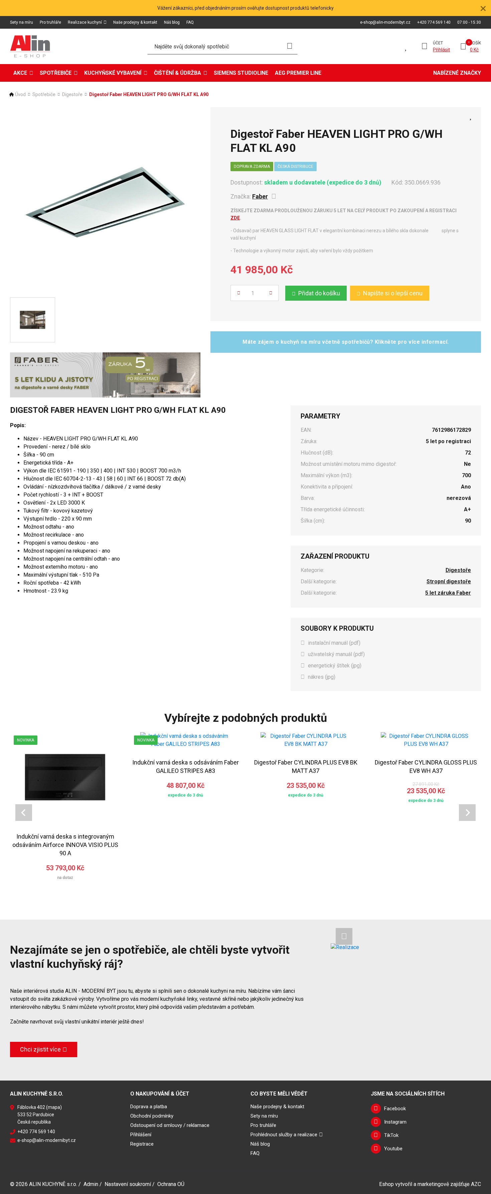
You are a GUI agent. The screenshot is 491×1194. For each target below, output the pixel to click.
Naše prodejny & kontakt (135, 22)
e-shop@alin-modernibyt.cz (385, 22)
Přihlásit (441, 49)
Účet (438, 43)
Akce (20, 73)
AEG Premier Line (298, 73)
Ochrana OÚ (170, 1184)
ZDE (235, 218)
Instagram (395, 1122)
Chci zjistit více (40, 1049)
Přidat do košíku (319, 293)
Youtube (393, 1149)
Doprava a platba (148, 1107)
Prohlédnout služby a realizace (284, 1135)
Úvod (20, 94)
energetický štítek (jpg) (334, 665)
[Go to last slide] (23, 812)
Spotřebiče (55, 73)
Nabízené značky (457, 73)
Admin (91, 1184)
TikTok (391, 1135)
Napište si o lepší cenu (393, 293)
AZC (476, 1184)
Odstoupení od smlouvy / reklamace (169, 1125)
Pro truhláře (50, 22)
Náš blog (172, 22)
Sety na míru (21, 22)
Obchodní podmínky (151, 1116)
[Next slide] (467, 812)
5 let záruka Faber (448, 593)
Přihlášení (140, 1135)
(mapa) (54, 1107)
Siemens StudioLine (241, 73)
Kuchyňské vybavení (112, 73)
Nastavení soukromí (128, 1184)
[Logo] (30, 46)
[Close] (483, 8)
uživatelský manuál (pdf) (336, 654)
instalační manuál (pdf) (334, 643)
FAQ (190, 22)
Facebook (395, 1109)
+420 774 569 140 (434, 22)
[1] (290, 46)
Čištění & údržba (177, 73)
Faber (260, 196)
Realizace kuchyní (85, 22)
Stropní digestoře (449, 581)
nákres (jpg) (321, 677)
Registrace (142, 1144)
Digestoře (72, 94)
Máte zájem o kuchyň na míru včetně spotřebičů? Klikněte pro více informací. (345, 342)
